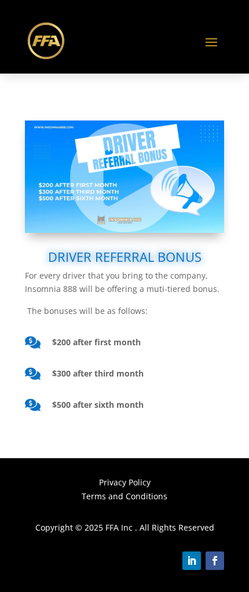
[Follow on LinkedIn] (191, 560)
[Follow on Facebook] (215, 560)
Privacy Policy (125, 482)
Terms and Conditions (124, 496)
